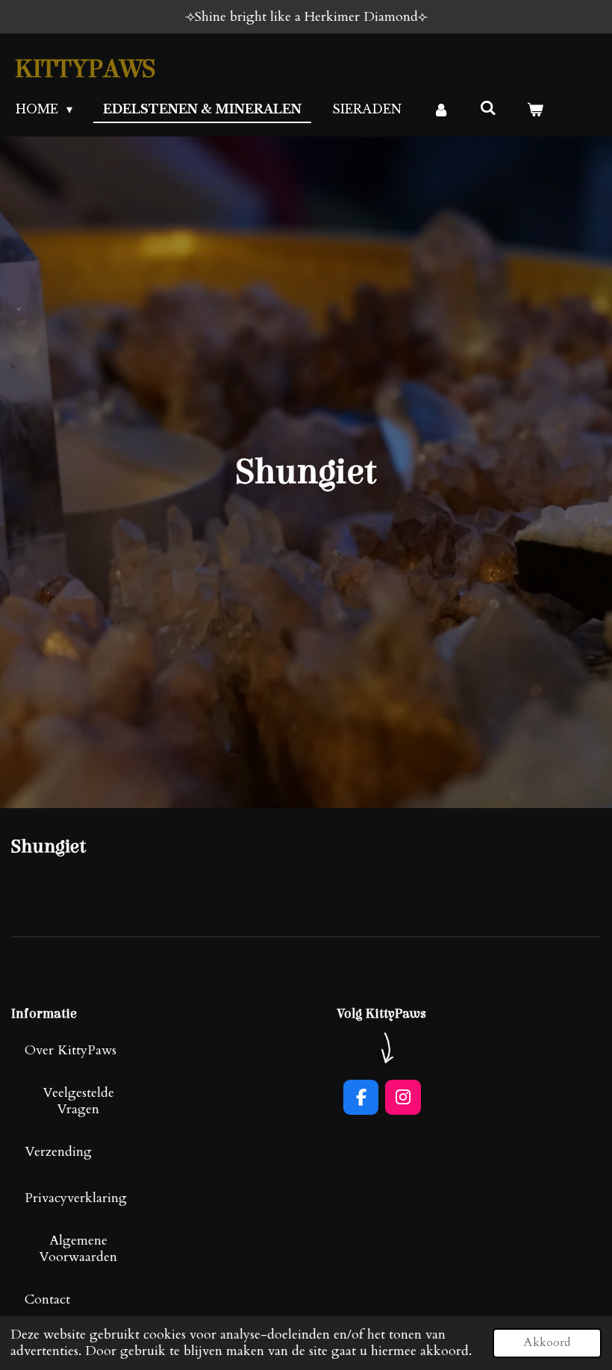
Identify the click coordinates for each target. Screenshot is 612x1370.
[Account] (440, 109)
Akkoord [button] (547, 1342)
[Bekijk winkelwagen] (535, 109)
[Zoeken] (488, 107)
